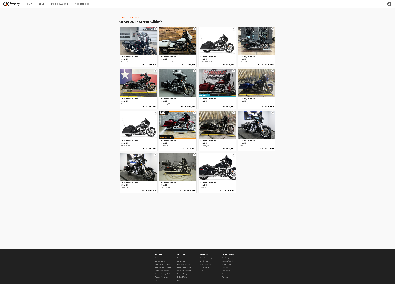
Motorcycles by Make (163, 267)
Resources (82, 4)
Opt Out (225, 267)
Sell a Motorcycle (183, 258)
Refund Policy (182, 277)
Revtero (225, 277)
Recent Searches (161, 277)
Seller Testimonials (184, 271)
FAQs (157, 280)
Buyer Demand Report (185, 267)
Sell (42, 4)
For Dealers (59, 4)
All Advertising (205, 261)
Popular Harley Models (163, 274)
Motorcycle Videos (162, 271)
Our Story (225, 258)
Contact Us (226, 271)
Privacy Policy (227, 264)
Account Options (206, 264)
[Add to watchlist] (155, 28)
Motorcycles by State (163, 264)
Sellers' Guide (182, 261)
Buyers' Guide (160, 261)
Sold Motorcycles (183, 274)
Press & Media (227, 274)
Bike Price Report (184, 264)
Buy (29, 4)
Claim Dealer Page (206, 258)
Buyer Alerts (159, 258)
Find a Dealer (204, 267)
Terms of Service (228, 261)
